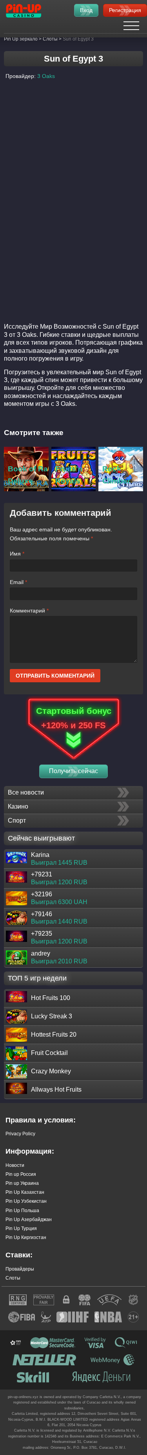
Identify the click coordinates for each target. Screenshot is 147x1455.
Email (18, 582)
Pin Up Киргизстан (25, 1237)
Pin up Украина (22, 1183)
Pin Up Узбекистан (26, 1201)
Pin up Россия (20, 1174)
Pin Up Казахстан (24, 1192)
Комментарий (29, 610)
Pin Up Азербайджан (28, 1219)
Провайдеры (19, 1269)
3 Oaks (46, 76)
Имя (17, 553)
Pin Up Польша (22, 1210)
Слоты (12, 1278)
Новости (14, 1165)
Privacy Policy (20, 1133)
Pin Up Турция (21, 1228)
